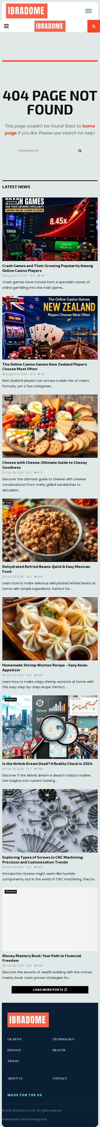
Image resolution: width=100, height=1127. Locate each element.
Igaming (11, 201)
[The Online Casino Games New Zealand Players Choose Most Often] (50, 327)
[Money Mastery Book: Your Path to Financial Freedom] (50, 919)
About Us (15, 1078)
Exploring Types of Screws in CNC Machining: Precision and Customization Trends (42, 859)
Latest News (16, 186)
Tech (9, 793)
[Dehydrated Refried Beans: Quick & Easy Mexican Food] (50, 530)
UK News (14, 1039)
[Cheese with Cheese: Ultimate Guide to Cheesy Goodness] (50, 426)
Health (59, 1050)
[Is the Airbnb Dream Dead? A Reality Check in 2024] (50, 727)
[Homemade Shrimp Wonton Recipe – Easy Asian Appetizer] (50, 628)
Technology (63, 1039)
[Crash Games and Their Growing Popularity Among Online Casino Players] (50, 229)
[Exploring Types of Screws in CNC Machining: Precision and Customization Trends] (50, 820)
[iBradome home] (26, 10)
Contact (60, 1078)
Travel (13, 1061)
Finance (11, 699)
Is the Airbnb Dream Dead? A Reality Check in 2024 (47, 763)
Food (9, 398)
